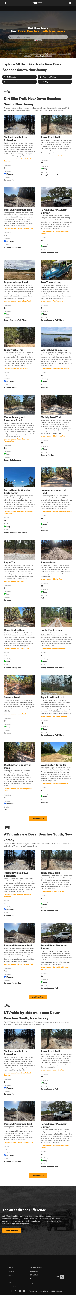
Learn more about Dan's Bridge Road (19, 638)
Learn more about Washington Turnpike (56, 777)
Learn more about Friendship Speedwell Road (56, 501)
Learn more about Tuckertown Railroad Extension (19, 148)
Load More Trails (38, 818)
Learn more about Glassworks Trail (19, 358)
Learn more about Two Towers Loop (56, 290)
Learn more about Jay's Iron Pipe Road (56, 705)
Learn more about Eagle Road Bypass (56, 638)
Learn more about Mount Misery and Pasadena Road (19, 428)
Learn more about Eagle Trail (19, 570)
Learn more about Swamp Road (19, 705)
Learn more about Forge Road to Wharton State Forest (19, 501)
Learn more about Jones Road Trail (56, 148)
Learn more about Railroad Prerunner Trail (19, 221)
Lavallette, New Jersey (43, 56)
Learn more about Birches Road (56, 570)
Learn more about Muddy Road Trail (56, 428)
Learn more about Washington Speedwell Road (19, 777)
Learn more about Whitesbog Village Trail (56, 358)
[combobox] (39, 37)
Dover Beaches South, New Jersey (43, 54)
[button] (19, 77)
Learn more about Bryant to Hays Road (19, 290)
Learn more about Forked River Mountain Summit (56, 221)
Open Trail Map (12, 1230)
